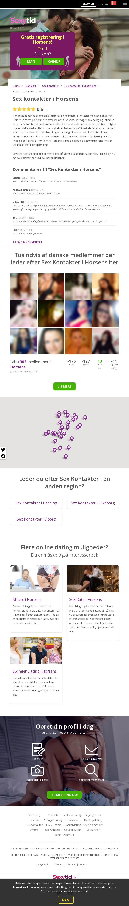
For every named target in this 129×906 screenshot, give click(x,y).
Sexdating (34, 815)
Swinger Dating (53, 820)
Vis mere (64, 386)
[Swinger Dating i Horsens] (36, 650)
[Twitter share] (3, 450)
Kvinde (54, 61)
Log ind (103, 4)
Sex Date (53, 815)
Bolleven (73, 820)
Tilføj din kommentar (27, 242)
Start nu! (88, 4)
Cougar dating (72, 829)
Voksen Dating (72, 815)
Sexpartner (93, 829)
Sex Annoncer (53, 829)
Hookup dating (93, 820)
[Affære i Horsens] (36, 578)
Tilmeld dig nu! (64, 795)
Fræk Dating (53, 825)
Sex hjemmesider (93, 825)
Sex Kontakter (34, 825)
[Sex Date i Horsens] (92, 578)
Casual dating (73, 825)
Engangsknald (93, 815)
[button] (72, 420)
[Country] (113, 3)
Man (31, 61)
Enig (66, 900)
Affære (34, 829)
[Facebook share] (3, 456)
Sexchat (34, 820)
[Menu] (125, 3)
